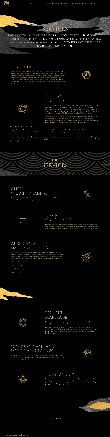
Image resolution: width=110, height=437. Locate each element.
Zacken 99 (13, 435)
